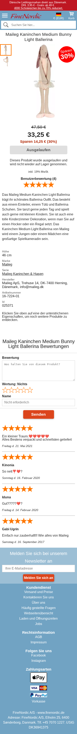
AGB (38, 637)
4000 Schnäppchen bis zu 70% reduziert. (38, 8)
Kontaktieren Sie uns (38, 597)
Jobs (38, 624)
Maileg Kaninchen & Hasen (22, 274)
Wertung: (14, 384)
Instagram (38, 660)
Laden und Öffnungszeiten (38, 618)
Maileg (7, 264)
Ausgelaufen (38, 150)
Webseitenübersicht (38, 613)
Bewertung (10, 357)
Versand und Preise (38, 592)
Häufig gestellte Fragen (39, 608)
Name (6, 396)
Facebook (38, 655)
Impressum (39, 642)
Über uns (38, 602)
